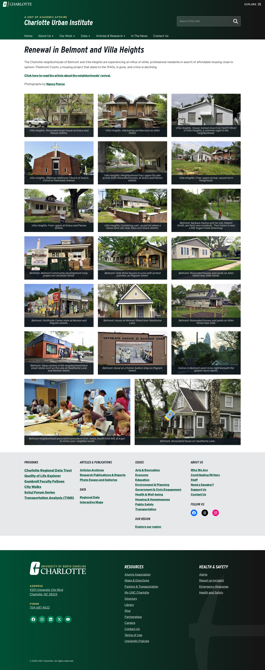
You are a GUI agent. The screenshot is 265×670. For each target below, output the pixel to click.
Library (129, 605)
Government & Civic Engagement (158, 489)
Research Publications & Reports (102, 475)
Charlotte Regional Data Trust (48, 470)
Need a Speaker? (202, 485)
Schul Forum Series (39, 492)
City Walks (32, 487)
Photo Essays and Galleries (98, 480)
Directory (131, 598)
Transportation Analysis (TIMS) (49, 498)
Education (142, 480)
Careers (130, 623)
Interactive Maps (91, 502)
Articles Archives (92, 470)
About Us (44, 36)
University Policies (137, 641)
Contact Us (160, 36)
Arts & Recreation (147, 470)
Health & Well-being (149, 494)
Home (28, 36)
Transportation (145, 509)
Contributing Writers (205, 475)
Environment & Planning (152, 485)
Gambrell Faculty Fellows (44, 481)
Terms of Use (133, 635)
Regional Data (90, 497)
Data (84, 36)
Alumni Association (138, 574)
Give (128, 610)
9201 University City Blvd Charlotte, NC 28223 (46, 592)
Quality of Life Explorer (42, 476)
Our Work (65, 36)
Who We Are (199, 470)
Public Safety (144, 504)
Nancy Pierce (55, 84)
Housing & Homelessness (152, 499)
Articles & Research (109, 36)
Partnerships (133, 617)
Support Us (198, 489)
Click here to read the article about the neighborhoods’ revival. (67, 75)
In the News (139, 36)
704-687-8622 (40, 607)
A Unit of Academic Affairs (45, 17)
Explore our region (148, 527)
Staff (194, 480)
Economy (141, 475)
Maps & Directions (137, 580)
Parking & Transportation (141, 586)
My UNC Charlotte (137, 592)
